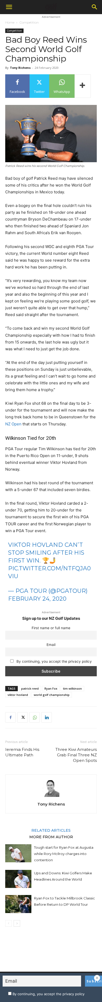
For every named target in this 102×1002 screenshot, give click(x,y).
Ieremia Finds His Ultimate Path (22, 752)
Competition (29, 22)
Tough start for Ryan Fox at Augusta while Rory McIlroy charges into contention (63, 853)
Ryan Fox (50, 688)
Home (9, 22)
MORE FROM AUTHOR (51, 837)
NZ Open (13, 423)
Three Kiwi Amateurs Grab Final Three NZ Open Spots (76, 755)
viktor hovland (18, 695)
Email (51, 645)
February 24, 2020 (37, 598)
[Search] (94, 7)
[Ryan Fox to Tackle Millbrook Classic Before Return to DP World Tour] (18, 904)
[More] (83, 86)
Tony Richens (20, 68)
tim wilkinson (72, 688)
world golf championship (52, 695)
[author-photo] (51, 797)
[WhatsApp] (34, 717)
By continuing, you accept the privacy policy (53, 661)
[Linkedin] (46, 717)
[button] (9, 7)
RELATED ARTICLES (51, 830)
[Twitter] (22, 717)
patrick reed (30, 688)
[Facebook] (10, 717)
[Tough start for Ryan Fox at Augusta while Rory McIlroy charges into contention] (18, 853)
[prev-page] (8, 923)
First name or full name (51, 628)
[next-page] (17, 923)
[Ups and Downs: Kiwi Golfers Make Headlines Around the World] (18, 879)
